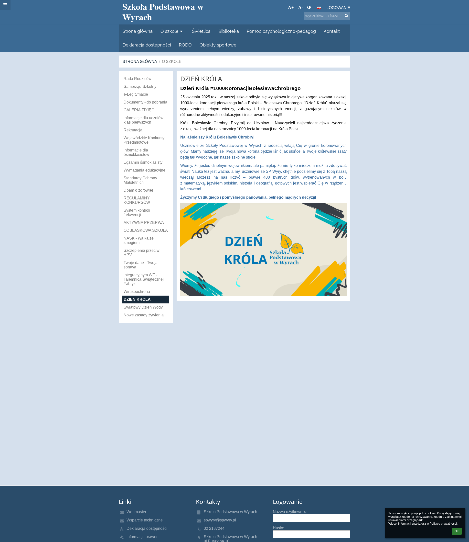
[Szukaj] (346, 16)
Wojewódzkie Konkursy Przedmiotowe (144, 140)
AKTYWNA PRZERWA (144, 222)
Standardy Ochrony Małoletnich (140, 180)
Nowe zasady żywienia (144, 315)
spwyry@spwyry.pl (220, 520)
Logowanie (338, 8)
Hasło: (278, 528)
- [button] (302, 7)
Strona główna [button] (138, 31)
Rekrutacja (133, 130)
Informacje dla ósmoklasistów (136, 152)
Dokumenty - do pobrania (145, 102)
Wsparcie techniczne (145, 520)
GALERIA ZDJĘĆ (139, 110)
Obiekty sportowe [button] (218, 44)
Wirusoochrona (137, 291)
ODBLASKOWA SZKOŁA (146, 230)
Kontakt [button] (332, 31)
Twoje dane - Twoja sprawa (141, 265)
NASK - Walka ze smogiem (139, 240)
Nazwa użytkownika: (291, 512)
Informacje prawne (143, 537)
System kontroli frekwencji (137, 212)
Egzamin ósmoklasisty (143, 162)
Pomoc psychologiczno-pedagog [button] (281, 31)
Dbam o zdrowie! (138, 190)
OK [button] (457, 531)
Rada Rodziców (137, 79)
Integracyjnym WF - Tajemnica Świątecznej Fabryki (144, 279)
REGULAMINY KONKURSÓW (137, 200)
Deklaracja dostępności (147, 528)
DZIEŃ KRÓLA (137, 299)
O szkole (171, 61)
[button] (309, 7)
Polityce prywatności (443, 523)
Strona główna (139, 61)
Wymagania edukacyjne (144, 170)
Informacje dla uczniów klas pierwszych (143, 120)
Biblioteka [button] (228, 31)
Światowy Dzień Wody (143, 307)
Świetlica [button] (201, 31)
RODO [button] (185, 44)
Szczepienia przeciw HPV (142, 252)
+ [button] (292, 7)
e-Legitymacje (136, 94)
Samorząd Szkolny (140, 86)
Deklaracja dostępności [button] (147, 44)
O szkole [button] (169, 31)
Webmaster (136, 512)
